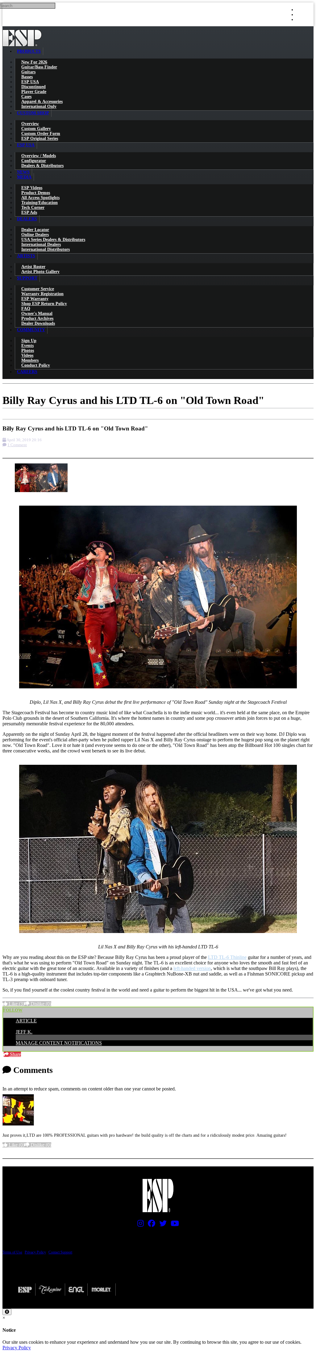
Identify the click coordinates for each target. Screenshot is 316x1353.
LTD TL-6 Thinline (227, 957)
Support (27, 278)
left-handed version (192, 968)
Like (15, 1003)
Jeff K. (24, 1031)
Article (26, 1020)
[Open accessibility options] (6, 1312)
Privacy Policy (35, 1252)
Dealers (27, 219)
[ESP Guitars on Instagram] (139, 1225)
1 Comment (17, 444)
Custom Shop (33, 113)
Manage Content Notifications (59, 1042)
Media (24, 177)
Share (15, 1054)
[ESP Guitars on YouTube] (173, 1225)
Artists (26, 256)
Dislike (40, 1003)
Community (31, 330)
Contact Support (60, 1252)
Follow (13, 1010)
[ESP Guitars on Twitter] (161, 1225)
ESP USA (26, 145)
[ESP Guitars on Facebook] (150, 1225)
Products (29, 51)
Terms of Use (12, 1252)
